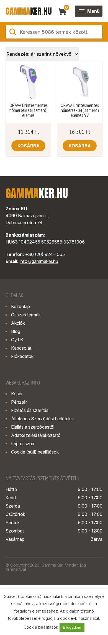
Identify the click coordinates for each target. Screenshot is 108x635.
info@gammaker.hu (39, 261)
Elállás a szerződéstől (32, 427)
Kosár (17, 393)
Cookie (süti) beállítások (35, 452)
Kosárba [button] (28, 145)
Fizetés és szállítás (29, 410)
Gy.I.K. (17, 339)
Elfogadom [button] (72, 627)
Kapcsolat (21, 348)
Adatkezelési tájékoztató (36, 435)
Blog (15, 331)
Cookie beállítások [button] (41, 627)
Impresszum (23, 443)
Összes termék (26, 315)
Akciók (18, 323)
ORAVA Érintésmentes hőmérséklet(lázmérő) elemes (28, 110)
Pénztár (19, 402)
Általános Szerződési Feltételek (42, 418)
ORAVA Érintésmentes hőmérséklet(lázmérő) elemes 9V (80, 110)
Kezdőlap (20, 306)
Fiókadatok (22, 356)
